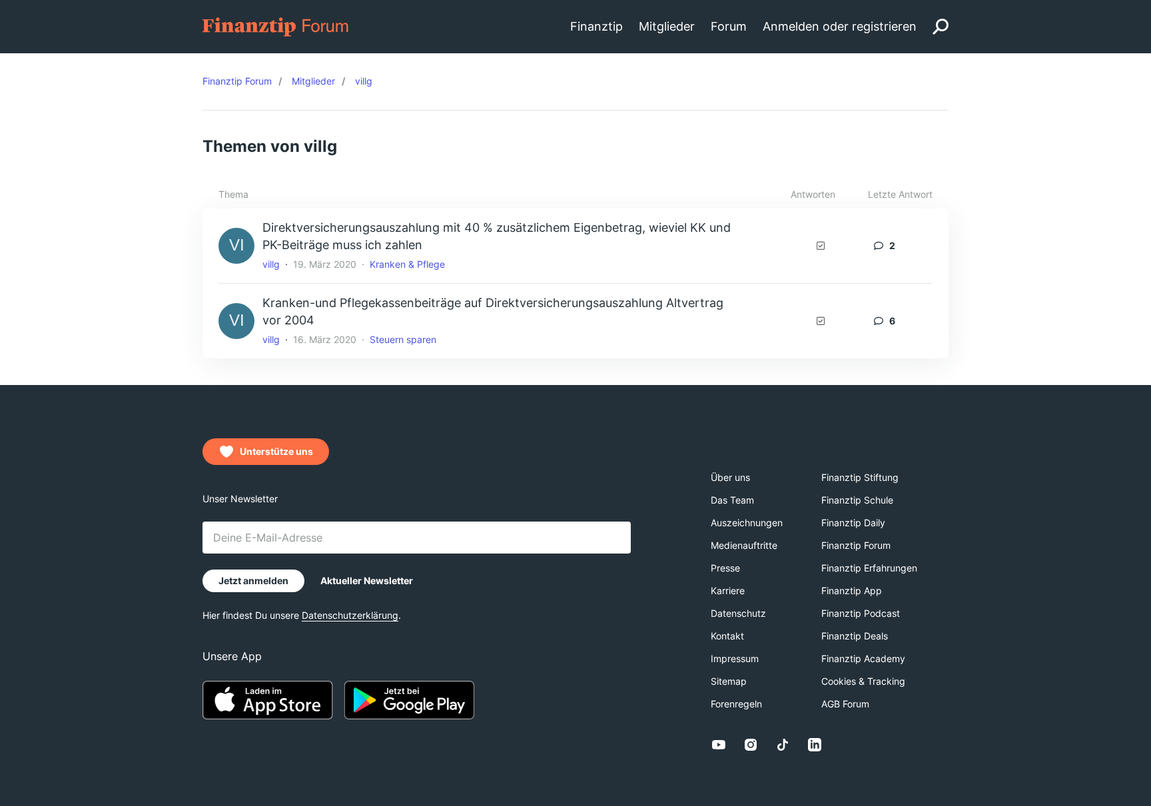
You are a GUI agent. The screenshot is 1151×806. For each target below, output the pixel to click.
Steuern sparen (403, 339)
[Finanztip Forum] (276, 25)
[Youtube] (719, 745)
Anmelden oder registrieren (840, 26)
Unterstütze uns (276, 451)
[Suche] (941, 26)
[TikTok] (783, 745)
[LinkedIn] (815, 745)
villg (271, 264)
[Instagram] (751, 745)
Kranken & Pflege (407, 264)
